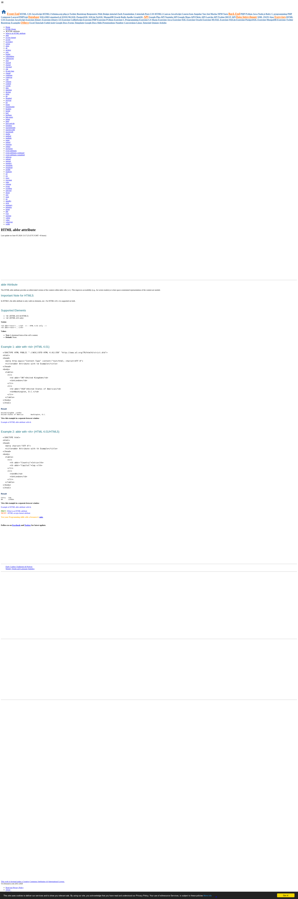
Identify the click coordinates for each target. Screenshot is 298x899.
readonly (9, 172)
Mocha (213, 14)
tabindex (9, 207)
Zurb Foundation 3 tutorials (130, 14)
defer (7, 94)
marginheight (10, 128)
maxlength (9, 132)
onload (8, 159)
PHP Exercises (99, 20)
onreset (8, 161)
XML (260, 17)
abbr (7, 35)
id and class (10, 71)
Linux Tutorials (143, 23)
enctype (8, 100)
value (8, 220)
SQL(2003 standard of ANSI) (54, 17)
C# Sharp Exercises (157, 20)
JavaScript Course (180, 14)
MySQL (72, 17)
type (7, 214)
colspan (8, 82)
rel (6, 174)
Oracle (117, 17)
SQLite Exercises (237, 20)
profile (8, 170)
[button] (149, 2)
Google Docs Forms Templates (70, 23)
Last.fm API (211, 17)
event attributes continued (15, 153)
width (8, 224)
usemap (8, 216)
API (146, 16)
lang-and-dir (10, 123)
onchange (9, 149)
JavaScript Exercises (24, 20)
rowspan (9, 180)
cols (7, 79)
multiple (9, 138)
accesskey (9, 42)
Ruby (268, 14)
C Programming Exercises (135, 20)
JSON (266, 17)
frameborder (10, 107)
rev (7, 176)
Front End (13, 13)
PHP (242, 14)
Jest (208, 14)
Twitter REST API (227, 17)
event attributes (11, 151)
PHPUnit (23, 17)
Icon (191, 14)
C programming (279, 14)
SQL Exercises (188, 20)
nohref (8, 142)
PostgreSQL (82, 17)
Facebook (16, 525)
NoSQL (99, 17)
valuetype (9, 222)
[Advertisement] (28, 241)
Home (8, 27)
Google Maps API (186, 17)
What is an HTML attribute (15, 33)
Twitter (27, 525)
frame (8, 105)
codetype (9, 77)
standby (8, 201)
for (7, 103)
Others (25, 22)
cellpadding (10, 56)
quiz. (41, 517)
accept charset (11, 38)
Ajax (271, 17)
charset (8, 65)
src (7, 199)
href (7, 113)
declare (8, 92)
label (7, 121)
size (7, 195)
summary (9, 205)
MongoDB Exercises (276, 20)
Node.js (261, 14)
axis (7, 52)
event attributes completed (15, 155)
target (8, 209)
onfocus (8, 157)
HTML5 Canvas (163, 14)
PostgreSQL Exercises (255, 20)
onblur (8, 147)
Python (249, 14)
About (8, 890)
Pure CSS (149, 14)
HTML (23, 14)
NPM (220, 14)
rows (7, 178)
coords (8, 86)
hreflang (9, 115)
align (7, 46)
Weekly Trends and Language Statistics (20, 569)
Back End (234, 13)
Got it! (285, 895)
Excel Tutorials (36, 23)
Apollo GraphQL (135, 17)
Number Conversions (126, 23)
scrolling (9, 188)
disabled (9, 98)
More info (207, 895)
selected (8, 191)
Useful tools (49, 23)
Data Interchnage (246, 16)
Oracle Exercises (203, 20)
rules (7, 182)
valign (8, 218)
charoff (8, 63)
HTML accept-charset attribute (18, 513)
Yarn (225, 14)
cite (7, 69)
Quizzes (155, 23)
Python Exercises (114, 20)
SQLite (92, 17)
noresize (9, 144)
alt (6, 48)
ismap (8, 119)
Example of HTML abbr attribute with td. (16, 422)
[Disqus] (149, 669)
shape (8, 193)
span (7, 197)
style (7, 203)
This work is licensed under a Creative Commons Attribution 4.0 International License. (33, 882)
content (8, 84)
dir (7, 96)
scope (8, 186)
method (8, 136)
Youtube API (171, 17)
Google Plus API (157, 17)
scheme (8, 184)
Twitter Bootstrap (77, 14)
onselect (9, 163)
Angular (198, 14)
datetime (9, 90)
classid (8, 73)
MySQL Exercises (220, 20)
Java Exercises (174, 20)
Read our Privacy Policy (15, 888)
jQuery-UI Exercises (60, 20)
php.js (66, 14)
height (8, 111)
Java (255, 14)
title (7, 212)
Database (33, 16)
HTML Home (11, 29)
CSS (29, 14)
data (7, 88)
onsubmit (9, 165)
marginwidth (10, 130)
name (8, 140)
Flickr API (200, 17)
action (8, 44)
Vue (204, 14)
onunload (9, 168)
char (7, 61)
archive (8, 50)
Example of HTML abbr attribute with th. (16, 507)
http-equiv (9, 117)
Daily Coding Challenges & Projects (19, 567)
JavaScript (37, 14)
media (8, 134)
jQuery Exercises (43, 20)
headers (8, 109)
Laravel (15, 17)
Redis (123, 17)
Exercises (280, 16)
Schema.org (57, 14)
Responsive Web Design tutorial (102, 14)
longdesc (9, 126)
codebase (9, 75)
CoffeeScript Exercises (81, 20)
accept (8, 40)
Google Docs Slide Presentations (100, 23)
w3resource (5, 5)
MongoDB (109, 17)
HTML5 (47, 14)
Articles (162, 23)
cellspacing (10, 59)
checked (9, 67)
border (8, 54)
